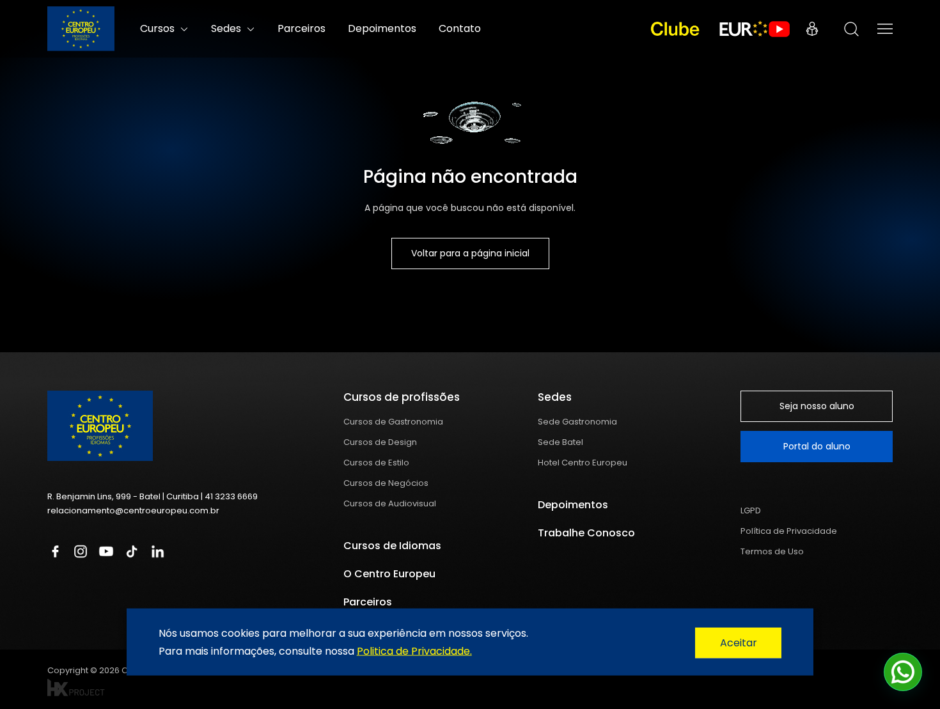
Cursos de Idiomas (392, 546)
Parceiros (301, 28)
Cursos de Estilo (376, 462)
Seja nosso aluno (816, 406)
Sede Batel (560, 442)
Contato (460, 28)
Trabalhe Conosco (586, 533)
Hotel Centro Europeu (582, 462)
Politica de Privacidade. (414, 650)
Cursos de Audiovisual (389, 503)
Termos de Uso (772, 551)
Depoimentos (382, 28)
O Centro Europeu (389, 574)
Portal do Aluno (812, 29)
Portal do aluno (816, 446)
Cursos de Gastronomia (393, 422)
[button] (903, 672)
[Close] (738, 643)
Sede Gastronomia (577, 422)
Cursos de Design (380, 442)
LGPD (750, 510)
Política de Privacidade (788, 531)
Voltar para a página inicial (470, 253)
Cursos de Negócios (385, 483)
